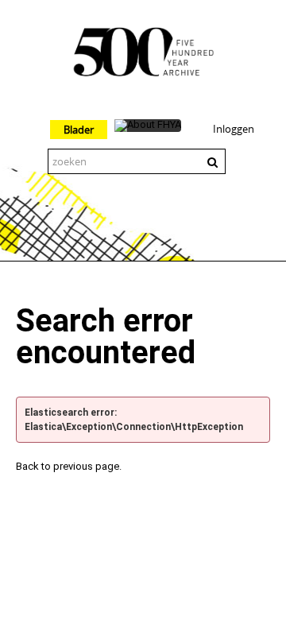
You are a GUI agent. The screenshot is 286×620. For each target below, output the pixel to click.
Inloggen (233, 129)
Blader (79, 129)
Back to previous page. (69, 466)
